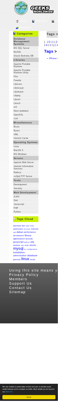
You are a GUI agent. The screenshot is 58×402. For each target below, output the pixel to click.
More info (9, 391)
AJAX (16, 196)
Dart (16, 200)
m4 (15, 107)
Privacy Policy (24, 275)
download (17, 226)
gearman (17, 259)
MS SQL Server (21, 48)
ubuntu (33, 245)
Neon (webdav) (21, 111)
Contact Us (20, 288)
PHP (16, 208)
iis (25, 249)
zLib (16, 118)
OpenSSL (18, 114)
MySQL (17, 52)
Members (25, 27)
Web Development (25, 192)
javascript (18, 242)
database (32, 255)
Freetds (17, 80)
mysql (18, 248)
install (32, 259)
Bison (16, 126)
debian (20, 232)
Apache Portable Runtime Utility (22, 71)
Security (18, 188)
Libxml (17, 99)
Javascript (19, 204)
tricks (32, 226)
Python (17, 212)
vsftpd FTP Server (23, 176)
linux (25, 259)
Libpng (17, 95)
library (28, 235)
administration (20, 255)
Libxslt (17, 103)
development (18, 236)
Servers (18, 158)
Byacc (17, 130)
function (27, 229)
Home (23, 21)
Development (20, 184)
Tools (17, 180)
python (27, 242)
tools (27, 245)
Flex (16, 76)
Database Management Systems (22, 41)
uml (14, 232)
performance (30, 232)
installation (19, 252)
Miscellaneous (23, 122)
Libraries (19, 60)
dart (23, 226)
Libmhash (18, 92)
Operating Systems (26, 142)
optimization (18, 229)
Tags (48, 51)
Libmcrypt (18, 88)
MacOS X (18, 150)
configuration (32, 249)
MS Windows (20, 154)
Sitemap (17, 292)
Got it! (29, 397)
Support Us (20, 283)
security (29, 239)
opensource (19, 238)
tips (22, 245)
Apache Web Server (24, 162)
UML (16, 134)
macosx (34, 229)
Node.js (17, 172)
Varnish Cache (21, 138)
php (32, 242)
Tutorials (41, 21)
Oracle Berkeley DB (24, 56)
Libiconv (18, 84)
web (27, 226)
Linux (16, 146)
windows (16, 245)
